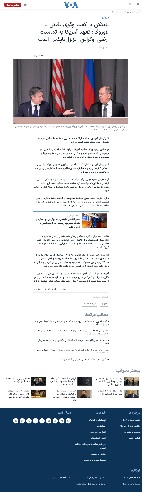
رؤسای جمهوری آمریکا (94, 478)
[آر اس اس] (28, 420)
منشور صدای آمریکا (130, 426)
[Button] (38, 55)
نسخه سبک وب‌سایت (94, 460)
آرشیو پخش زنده (131, 484)
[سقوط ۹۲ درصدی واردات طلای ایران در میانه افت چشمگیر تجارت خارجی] (38, 394)
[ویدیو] (25, 5)
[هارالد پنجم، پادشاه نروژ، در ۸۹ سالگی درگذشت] (38, 381)
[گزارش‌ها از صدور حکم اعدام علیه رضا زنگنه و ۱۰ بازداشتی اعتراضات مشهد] (84, 381)
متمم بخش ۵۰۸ (131, 420)
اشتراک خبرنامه (98, 432)
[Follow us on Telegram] (61, 420)
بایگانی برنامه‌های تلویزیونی (90, 484)
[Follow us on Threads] (35, 420)
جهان (105, 17)
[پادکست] (22, 420)
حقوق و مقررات (132, 432)
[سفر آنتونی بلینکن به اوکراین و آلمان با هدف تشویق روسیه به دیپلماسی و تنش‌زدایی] (94, 220)
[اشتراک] (15, 420)
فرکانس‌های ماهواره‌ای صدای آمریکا (90, 446)
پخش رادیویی (98, 454)
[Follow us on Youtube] (48, 420)
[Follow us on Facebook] (68, 420)
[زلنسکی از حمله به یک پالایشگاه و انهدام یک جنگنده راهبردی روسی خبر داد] (84, 394)
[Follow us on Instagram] (42, 420)
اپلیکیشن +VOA (97, 420)
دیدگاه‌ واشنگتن (61, 478)
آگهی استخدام (98, 438)
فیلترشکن (101, 426)
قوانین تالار (134, 438)
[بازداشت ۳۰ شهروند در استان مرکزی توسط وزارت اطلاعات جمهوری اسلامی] (131, 381)
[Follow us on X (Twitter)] (55, 420)
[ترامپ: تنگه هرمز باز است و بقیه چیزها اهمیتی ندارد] (131, 394)
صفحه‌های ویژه (132, 478)
